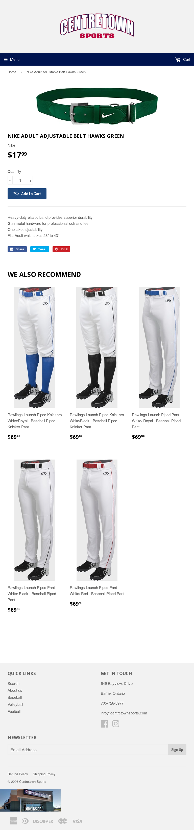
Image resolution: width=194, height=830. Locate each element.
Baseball (15, 697)
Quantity (14, 171)
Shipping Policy (44, 773)
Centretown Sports (32, 781)
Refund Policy (18, 773)
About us (15, 690)
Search (13, 683)
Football (14, 711)
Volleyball (15, 704)
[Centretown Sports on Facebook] (104, 725)
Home (12, 71)
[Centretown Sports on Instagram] (115, 725)
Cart (186, 59)
